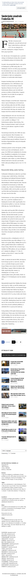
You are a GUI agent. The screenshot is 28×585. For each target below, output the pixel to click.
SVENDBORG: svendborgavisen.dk (9, 561)
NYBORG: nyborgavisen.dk (8, 560)
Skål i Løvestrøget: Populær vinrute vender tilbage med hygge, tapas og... (18, 394)
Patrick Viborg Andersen (8, 21)
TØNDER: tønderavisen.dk (8, 545)
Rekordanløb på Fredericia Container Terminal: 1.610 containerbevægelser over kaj (9, 414)
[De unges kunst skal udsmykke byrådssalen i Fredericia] (5, 363)
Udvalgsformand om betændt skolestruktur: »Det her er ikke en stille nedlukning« (8, 406)
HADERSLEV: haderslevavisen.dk (9, 547)
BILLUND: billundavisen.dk (8, 542)
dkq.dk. (21, 479)
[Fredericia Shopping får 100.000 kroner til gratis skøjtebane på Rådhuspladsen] (5, 380)
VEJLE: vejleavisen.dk (7, 555)
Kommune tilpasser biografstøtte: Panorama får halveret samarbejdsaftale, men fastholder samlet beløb (18, 371)
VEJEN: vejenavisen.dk (7, 548)
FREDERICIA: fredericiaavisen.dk (9, 552)
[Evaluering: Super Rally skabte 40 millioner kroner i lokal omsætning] (5, 388)
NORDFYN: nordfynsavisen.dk (8, 566)
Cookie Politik (12, 5)
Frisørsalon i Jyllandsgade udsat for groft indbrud (9, 437)
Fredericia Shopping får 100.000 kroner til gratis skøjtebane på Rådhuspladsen (17, 379)
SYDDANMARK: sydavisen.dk (8, 537)
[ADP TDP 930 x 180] (14, 331)
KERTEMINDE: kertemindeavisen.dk (10, 565)
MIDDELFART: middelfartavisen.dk (10, 557)
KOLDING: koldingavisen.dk (8, 553)
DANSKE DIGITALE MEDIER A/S (10, 463)
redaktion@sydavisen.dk (7, 515)
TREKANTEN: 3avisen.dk (7, 539)
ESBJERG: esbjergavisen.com (8, 540)
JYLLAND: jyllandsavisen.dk (8, 534)
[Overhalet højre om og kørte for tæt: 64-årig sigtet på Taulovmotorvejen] (22, 431)
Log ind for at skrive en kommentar (14, 355)
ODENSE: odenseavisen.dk (8, 558)
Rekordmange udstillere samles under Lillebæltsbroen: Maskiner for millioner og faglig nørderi (9, 422)
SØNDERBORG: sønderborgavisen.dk (10, 543)
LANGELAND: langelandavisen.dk (9, 563)
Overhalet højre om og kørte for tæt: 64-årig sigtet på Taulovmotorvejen (9, 430)
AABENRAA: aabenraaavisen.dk (9, 550)
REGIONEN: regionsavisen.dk (8, 535)
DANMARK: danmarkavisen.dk (9, 532)
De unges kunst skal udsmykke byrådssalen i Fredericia (17, 362)
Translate (13, 453)
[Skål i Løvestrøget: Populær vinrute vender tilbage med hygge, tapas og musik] (5, 395)
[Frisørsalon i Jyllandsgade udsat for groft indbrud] (22, 438)
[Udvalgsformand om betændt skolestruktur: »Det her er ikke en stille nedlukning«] (22, 406)
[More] (20, 342)
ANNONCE (4, 328)
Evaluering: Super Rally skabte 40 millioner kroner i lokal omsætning (17, 386)
